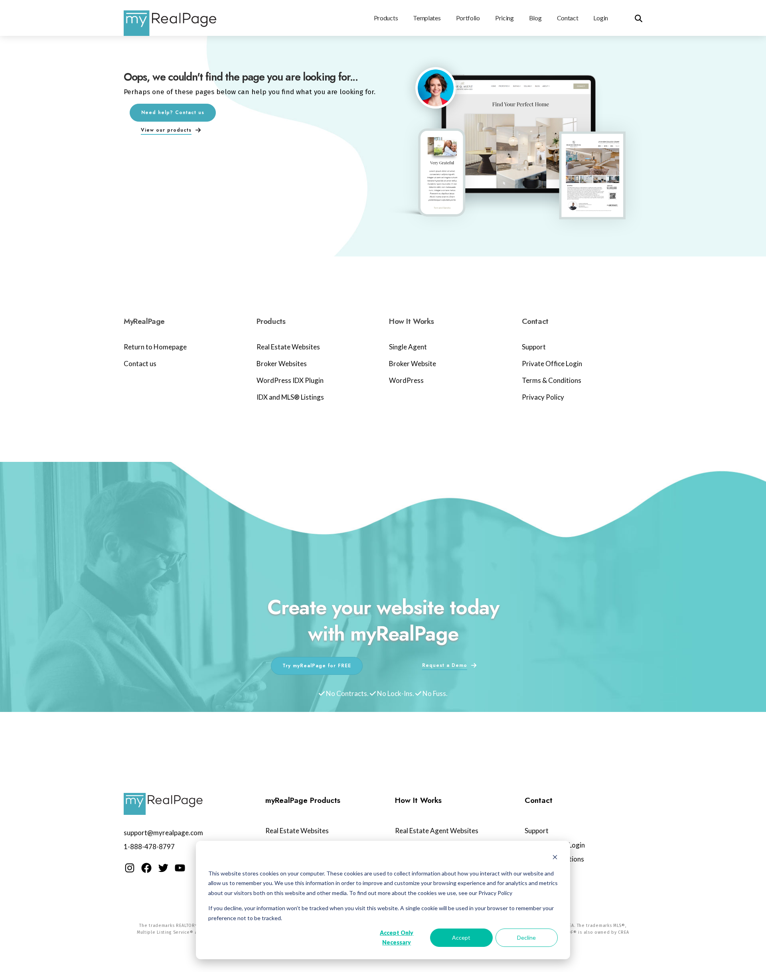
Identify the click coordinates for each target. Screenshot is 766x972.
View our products (166, 130)
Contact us (140, 363)
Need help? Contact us (172, 112)
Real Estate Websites (288, 347)
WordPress (406, 380)
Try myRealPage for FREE (316, 665)
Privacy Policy (543, 397)
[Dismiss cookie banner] (555, 858)
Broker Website (412, 363)
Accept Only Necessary (396, 937)
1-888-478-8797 (149, 846)
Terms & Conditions (551, 380)
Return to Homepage (155, 347)
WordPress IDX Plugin (290, 380)
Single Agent (408, 347)
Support (534, 347)
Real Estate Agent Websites (436, 830)
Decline (526, 937)
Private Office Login (552, 363)
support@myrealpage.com (163, 832)
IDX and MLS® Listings (290, 397)
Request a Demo (444, 665)
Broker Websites (282, 363)
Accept (461, 937)
